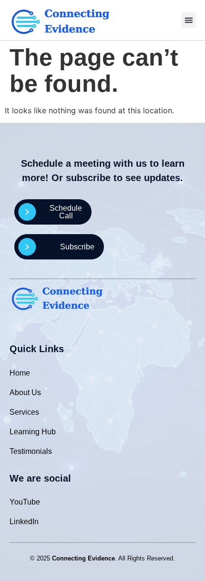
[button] (188, 20)
